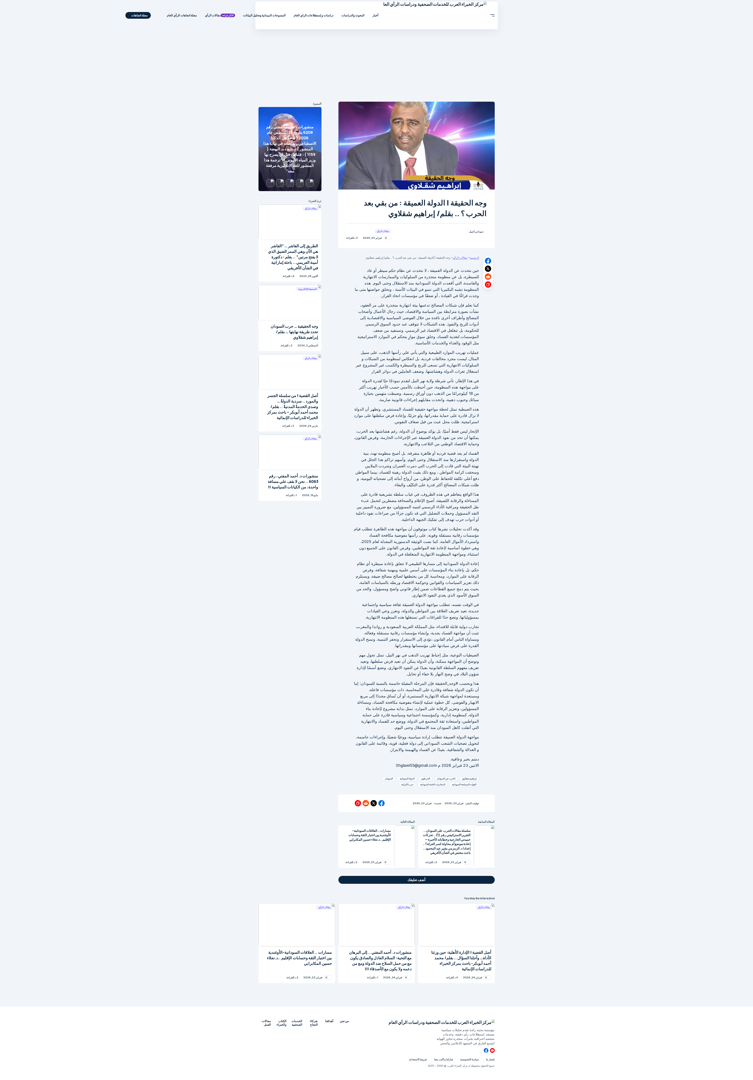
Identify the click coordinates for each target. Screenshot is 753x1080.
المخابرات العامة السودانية (432, 784)
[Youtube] (492, 1050)
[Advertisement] (376, 66)
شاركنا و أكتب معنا (443, 1059)
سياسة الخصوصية (469, 1059)
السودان (389, 778)
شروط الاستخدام (418, 1059)
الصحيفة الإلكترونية (307, 289)
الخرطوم (425, 778)
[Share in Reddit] (488, 277)
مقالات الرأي (383, 231)
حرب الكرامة (407, 784)
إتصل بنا (490, 1059)
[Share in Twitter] (488, 269)
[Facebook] (486, 1050)
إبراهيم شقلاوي (469, 778)
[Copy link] (488, 284)
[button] (492, 15)
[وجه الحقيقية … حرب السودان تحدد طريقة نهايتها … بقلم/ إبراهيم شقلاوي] (289, 302)
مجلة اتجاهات (139, 15)
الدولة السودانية (407, 778)
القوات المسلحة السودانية (464, 784)
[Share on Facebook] (488, 261)
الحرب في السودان (446, 778)
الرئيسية (474, 257)
